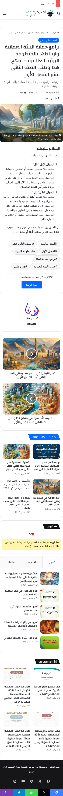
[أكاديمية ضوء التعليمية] (40, 13)
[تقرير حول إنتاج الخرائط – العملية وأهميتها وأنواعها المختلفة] (49, 627)
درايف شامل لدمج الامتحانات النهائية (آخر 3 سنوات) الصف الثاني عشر (47, 466)
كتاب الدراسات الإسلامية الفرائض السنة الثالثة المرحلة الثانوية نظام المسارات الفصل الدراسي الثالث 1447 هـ (17, 694)
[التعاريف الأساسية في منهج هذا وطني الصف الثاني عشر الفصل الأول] (16, 451)
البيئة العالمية (48, 243)
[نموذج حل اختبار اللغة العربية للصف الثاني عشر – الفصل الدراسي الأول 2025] (16, 486)
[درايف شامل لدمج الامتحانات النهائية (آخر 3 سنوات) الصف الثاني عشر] (46, 451)
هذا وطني (19, 266)
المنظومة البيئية (24, 251)
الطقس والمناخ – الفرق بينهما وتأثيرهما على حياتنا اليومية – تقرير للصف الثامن (21, 577)
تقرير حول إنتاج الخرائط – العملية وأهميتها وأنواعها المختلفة (20, 624)
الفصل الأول (49, 251)
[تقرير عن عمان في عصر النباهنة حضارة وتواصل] (49, 595)
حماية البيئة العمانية (44, 266)
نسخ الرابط (31, 284)
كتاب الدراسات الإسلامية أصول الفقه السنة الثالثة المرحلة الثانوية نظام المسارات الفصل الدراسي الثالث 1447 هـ (47, 738)
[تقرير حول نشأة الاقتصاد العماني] (49, 642)
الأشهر (52, 562)
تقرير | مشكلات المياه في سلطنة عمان (23, 608)
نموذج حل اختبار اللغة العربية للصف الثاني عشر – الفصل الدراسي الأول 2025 (16, 503)
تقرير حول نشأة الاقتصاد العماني (20, 638)
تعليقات (11, 562)
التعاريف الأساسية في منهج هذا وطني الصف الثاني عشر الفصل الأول (18, 466)
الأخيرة (32, 562)
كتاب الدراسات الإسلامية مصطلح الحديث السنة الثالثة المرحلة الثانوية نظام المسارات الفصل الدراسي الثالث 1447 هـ (17, 738)
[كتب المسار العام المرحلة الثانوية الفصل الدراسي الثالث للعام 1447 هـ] (46, 675)
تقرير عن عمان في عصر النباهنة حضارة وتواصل (21, 593)
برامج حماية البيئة (46, 259)
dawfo (52, 92)
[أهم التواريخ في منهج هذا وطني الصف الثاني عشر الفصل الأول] (46, 486)
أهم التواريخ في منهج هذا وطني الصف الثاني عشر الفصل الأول (46, 501)
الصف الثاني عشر (22, 243)
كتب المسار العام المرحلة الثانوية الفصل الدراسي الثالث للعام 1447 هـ (47, 690)
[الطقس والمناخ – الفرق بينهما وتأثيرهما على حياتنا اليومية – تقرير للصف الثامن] (49, 578)
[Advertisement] (31, 52)
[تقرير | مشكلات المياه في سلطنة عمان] (49, 611)
